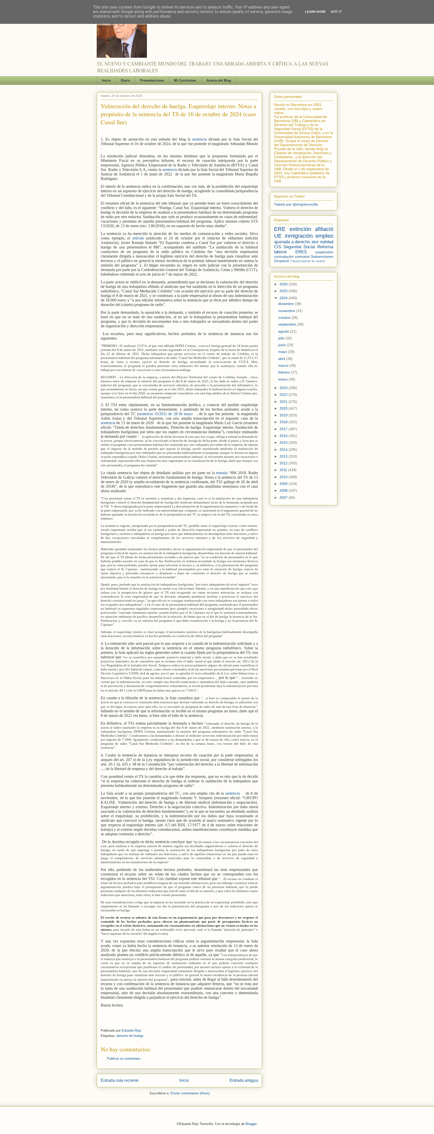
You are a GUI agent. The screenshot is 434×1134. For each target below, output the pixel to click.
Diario (125, 80)
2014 (284, 450)
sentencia (200, 139)
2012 (284, 463)
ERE (280, 229)
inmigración (299, 236)
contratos (302, 257)
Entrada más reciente (120, 1080)
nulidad (326, 241)
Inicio (106, 80)
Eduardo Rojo (131, 1030)
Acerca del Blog (218, 80)
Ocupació (281, 261)
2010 (284, 477)
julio (282, 338)
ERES (301, 251)
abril (282, 359)
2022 (284, 395)
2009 (284, 484)
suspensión (324, 252)
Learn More (315, 12)
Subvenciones (322, 257)
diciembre (286, 304)
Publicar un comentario (123, 1058)
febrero (284, 372)
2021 (284, 402)
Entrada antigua (244, 1080)
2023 (284, 388)
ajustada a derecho (292, 241)
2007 (284, 497)
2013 (284, 456)
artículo (139, 238)
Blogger (251, 1124)
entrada (222, 473)
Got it (336, 12)
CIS (277, 246)
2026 (284, 284)
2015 (284, 442)
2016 (284, 436)
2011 (284, 470)
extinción (300, 229)
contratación (284, 257)
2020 (284, 408)
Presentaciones (152, 80)
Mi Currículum (185, 80)
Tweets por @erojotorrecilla (296, 204)
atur (315, 241)
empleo (324, 236)
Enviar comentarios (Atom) (190, 1093)
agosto (284, 331)
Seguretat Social (299, 246)
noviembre (287, 311)
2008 (284, 490)
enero (283, 379)
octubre (284, 318)
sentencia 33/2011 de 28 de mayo (166, 414)
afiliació (324, 229)
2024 (284, 298)
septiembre (287, 324)
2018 (284, 422)
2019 (284, 415)
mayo (283, 352)
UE (278, 236)
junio (282, 345)
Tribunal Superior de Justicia (307, 261)
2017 (284, 429)
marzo (283, 365)
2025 (284, 291)
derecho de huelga (130, 1036)
